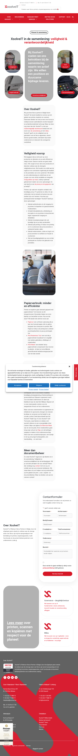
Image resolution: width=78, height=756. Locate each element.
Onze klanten (43, 724)
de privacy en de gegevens (43, 184)
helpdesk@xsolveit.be (9, 700)
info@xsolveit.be (44, 700)
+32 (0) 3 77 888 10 (29, 2)
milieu (47, 131)
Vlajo (39, 430)
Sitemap (28, 745)
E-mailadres (47, 529)
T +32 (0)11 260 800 (45, 695)
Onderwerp (47, 538)
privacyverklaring (48, 568)
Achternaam (63, 511)
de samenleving (35, 131)
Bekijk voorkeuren (60, 385)
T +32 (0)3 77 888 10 (9, 695)
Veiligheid (13, 67)
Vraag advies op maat (31, 179)
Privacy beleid (33, 389)
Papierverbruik (14, 92)
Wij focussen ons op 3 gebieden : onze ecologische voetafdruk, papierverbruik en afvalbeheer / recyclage (56, 638)
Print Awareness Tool (34, 335)
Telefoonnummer (64, 529)
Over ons (41, 727)
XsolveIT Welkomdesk (45, 718)
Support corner (38, 749)
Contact (23, 5)
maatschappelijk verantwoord (33, 128)
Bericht (46, 547)
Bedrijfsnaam (47, 520)
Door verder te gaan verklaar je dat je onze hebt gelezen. (57, 567)
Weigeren (39, 385)
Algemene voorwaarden (18, 745)
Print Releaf (31, 344)
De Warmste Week (46, 425)
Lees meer (15, 623)
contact (37, 466)
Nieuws (41, 729)
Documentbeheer (67, 92)
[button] (69, 366)
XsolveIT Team (43, 722)
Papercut (30, 322)
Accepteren (17, 385)
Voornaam (47, 511)
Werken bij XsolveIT (45, 720)
